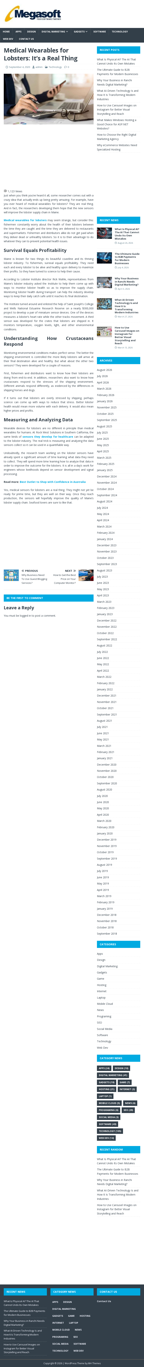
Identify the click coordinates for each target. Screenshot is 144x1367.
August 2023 (104, 570)
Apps (18, 31)
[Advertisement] (69, 156)
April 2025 (103, 451)
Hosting (101, 985)
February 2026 (105, 395)
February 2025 (105, 464)
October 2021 (105, 708)
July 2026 (102, 376)
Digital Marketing (53, 31)
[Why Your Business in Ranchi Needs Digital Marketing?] (104, 286)
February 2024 (105, 532)
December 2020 (106, 764)
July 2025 (102, 432)
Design (31, 31)
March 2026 (104, 388)
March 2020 (104, 821)
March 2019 (104, 896)
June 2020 (103, 802)
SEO (99, 1022)
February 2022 (105, 683)
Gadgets (79, 31)
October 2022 (105, 633)
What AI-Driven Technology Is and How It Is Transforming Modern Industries (117, 95)
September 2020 (107, 783)
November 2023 (107, 551)
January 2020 (105, 833)
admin (39, 67)
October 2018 (105, 927)
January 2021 (105, 758)
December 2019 (106, 839)
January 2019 (105, 908)
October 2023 (105, 558)
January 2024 (105, 539)
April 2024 (103, 520)
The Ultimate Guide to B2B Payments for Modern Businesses (127, 258)
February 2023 (105, 608)
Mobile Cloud (105, 1004)
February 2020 (105, 827)
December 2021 (106, 695)
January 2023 (105, 614)
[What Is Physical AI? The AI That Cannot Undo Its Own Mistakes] (104, 236)
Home (6, 31)
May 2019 (103, 883)
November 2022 (107, 626)
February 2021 (105, 752)
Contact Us (26, 39)
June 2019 (103, 877)
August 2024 (104, 501)
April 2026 (103, 382)
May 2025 (103, 445)
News (100, 1010)
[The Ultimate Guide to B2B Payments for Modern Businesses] (104, 261)
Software (99, 31)
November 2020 (107, 771)
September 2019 (107, 858)
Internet (101, 991)
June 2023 (103, 583)
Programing (104, 1016)
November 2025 (107, 407)
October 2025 (105, 414)
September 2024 (107, 495)
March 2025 (104, 457)
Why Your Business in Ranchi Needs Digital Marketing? (127, 281)
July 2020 (102, 796)
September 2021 (107, 714)
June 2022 (103, 658)
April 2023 (103, 595)
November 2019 (107, 846)
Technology (120, 31)
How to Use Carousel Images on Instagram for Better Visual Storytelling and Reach (116, 110)
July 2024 (102, 508)
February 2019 (105, 902)
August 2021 (104, 720)
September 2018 (107, 933)
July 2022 (102, 652)
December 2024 (106, 476)
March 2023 (104, 601)
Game (100, 978)
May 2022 (103, 664)
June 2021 (103, 733)
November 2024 (107, 482)
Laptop (101, 997)
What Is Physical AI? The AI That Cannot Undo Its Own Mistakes (127, 233)
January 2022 (105, 689)
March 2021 (104, 746)
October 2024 (105, 489)
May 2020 (103, 808)
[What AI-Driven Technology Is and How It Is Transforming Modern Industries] (104, 307)
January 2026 (105, 401)
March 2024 (104, 526)
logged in (25, 615)
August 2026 (104, 370)
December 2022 (106, 620)
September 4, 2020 (19, 67)
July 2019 (102, 871)
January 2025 (105, 470)
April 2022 (103, 670)
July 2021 (102, 727)
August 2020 (104, 789)
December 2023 (106, 545)
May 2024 (103, 514)
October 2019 (105, 852)
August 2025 (104, 426)
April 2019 (103, 890)
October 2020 (105, 777)
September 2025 (107, 420)
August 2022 (104, 645)
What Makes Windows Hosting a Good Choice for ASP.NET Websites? (116, 124)
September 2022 (107, 639)
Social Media (104, 1029)
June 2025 (103, 438)
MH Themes (94, 1363)
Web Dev (8, 39)
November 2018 (107, 921)
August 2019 (104, 864)
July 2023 (102, 576)
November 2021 (107, 702)
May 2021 (103, 739)
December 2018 (106, 915)
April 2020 (103, 814)
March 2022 (104, 677)
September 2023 (107, 564)
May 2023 (103, 589)
